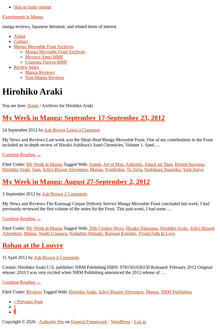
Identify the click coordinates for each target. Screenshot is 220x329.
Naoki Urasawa (53, 233)
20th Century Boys (106, 228)
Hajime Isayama (189, 164)
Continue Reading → (21, 154)
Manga (96, 169)
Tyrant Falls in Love (156, 233)
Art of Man (113, 164)
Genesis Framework (89, 321)
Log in (140, 321)
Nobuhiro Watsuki (86, 233)
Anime (95, 164)
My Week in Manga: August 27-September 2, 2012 (76, 181)
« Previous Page (28, 301)
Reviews (34, 291)
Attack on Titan (158, 164)
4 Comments (67, 257)
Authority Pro (51, 321)
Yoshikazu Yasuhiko (162, 169)
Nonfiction (114, 169)
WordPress (120, 321)
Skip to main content (32, 7)
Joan (36, 169)
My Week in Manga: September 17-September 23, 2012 (83, 118)
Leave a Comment (83, 130)
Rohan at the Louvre (32, 245)
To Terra (134, 169)
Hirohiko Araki (16, 169)
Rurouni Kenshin (120, 233)
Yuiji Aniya (193, 169)
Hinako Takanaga (142, 228)
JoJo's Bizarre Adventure (65, 169)
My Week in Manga (44, 164)
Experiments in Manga (22, 16)
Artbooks (133, 164)
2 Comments (75, 193)
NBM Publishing (176, 291)
